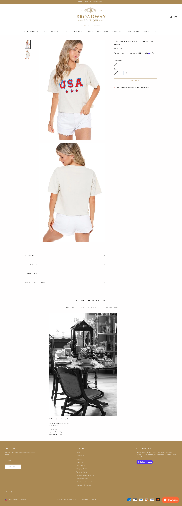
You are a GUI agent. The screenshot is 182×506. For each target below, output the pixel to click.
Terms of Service (81, 472)
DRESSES (66, 31)
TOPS (45, 31)
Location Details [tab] (88, 307)
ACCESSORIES (102, 31)
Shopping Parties (82, 479)
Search (78, 452)
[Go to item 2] (28, 54)
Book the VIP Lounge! (83, 485)
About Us (79, 462)
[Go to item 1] (28, 44)
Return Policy (80, 466)
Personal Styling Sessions (85, 475)
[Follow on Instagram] (12, 492)
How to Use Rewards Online (85, 482)
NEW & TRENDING (31, 31)
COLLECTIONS (133, 31)
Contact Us (80, 456)
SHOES (90, 31)
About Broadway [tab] (111, 307)
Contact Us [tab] (69, 307)
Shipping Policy (81, 469)
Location (79, 459)
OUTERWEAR (79, 31)
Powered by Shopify (90, 499)
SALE (156, 31)
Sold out (135, 81)
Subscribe (13, 467)
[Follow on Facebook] (6, 492)
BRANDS (146, 31)
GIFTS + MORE (118, 31)
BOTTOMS (54, 31)
